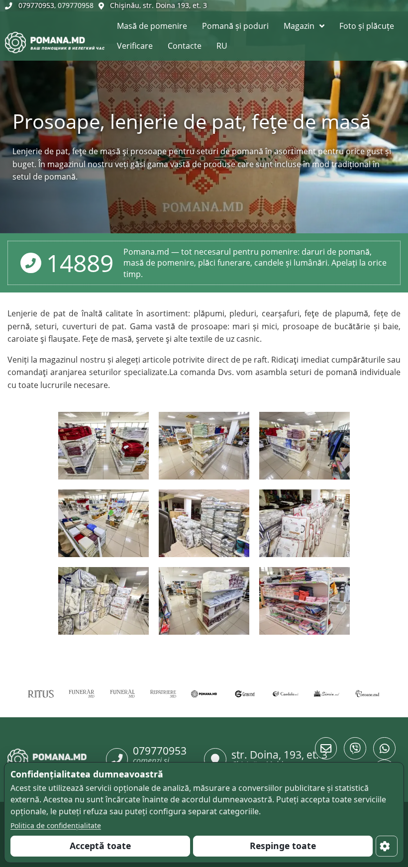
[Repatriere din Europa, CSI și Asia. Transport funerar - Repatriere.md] (163, 693)
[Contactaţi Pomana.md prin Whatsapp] (384, 748)
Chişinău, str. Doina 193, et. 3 (158, 5)
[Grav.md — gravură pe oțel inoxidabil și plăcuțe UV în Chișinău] (244, 693)
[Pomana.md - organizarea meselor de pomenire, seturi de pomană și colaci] (204, 693)
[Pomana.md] (6, 24)
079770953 (36, 5)
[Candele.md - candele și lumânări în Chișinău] (285, 693)
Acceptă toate (100, 846)
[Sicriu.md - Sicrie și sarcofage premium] (326, 693)
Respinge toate (283, 846)
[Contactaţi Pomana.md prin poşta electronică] (326, 748)
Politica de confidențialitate (55, 825)
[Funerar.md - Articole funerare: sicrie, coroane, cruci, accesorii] (81, 693)
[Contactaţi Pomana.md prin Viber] (355, 748)
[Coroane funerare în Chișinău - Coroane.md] (367, 693)
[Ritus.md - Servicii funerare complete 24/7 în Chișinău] (40, 693)
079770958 (76, 5)
